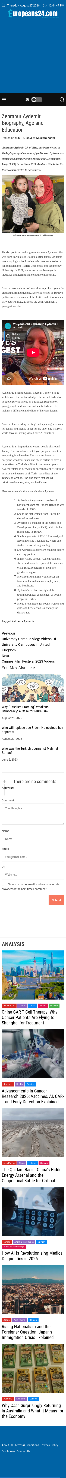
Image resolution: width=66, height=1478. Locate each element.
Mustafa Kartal (45, 138)
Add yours (8, 787)
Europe (7, 1242)
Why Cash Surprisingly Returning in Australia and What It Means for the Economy (32, 1411)
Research (8, 1084)
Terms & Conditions (27, 1445)
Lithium (32, 1163)
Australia (8, 1399)
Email (5, 849)
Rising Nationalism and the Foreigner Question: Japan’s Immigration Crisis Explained (28, 1332)
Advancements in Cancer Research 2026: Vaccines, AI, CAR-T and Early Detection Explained (33, 1096)
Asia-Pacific (9, 1005)
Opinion (54, 1005)
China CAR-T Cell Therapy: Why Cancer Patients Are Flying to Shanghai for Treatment (29, 1017)
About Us (7, 1445)
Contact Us (23, 1451)
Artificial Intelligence (24, 1242)
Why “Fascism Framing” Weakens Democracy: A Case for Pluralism (25, 709)
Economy (20, 1399)
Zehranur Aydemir (23, 621)
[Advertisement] (33, 59)
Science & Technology (14, 1246)
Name (5, 831)
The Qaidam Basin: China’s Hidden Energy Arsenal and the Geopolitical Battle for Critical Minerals (33, 1178)
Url (3, 866)
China (33, 1005)
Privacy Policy (49, 1445)
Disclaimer (8, 1451)
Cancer (22, 1005)
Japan (7, 1320)
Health (43, 1005)
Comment (8, 800)
